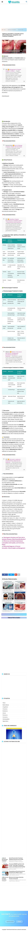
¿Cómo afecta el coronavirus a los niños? (14, 728)
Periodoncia (5, 715)
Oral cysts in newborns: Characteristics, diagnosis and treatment (13, 461)
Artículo (4, 713)
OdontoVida (11, 929)
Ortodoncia (5, 709)
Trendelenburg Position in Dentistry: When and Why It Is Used (8, 590)
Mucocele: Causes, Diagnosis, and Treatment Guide (19, 611)
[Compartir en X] (11, 575)
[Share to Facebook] (5, 575)
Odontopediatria (6, 719)
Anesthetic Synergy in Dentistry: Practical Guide (18, 590)
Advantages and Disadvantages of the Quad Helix (19, 601)
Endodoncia (5, 711)
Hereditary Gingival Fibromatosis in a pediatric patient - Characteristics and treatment (14, 221)
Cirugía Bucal (5, 707)
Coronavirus (5, 717)
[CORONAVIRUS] (14, 734)
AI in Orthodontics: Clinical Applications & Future (7, 611)
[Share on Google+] (16, 575)
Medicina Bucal (6, 704)
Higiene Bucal (5, 721)
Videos (4, 702)
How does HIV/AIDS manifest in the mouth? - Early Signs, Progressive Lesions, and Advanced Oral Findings (17, 865)
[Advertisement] (14, 15)
